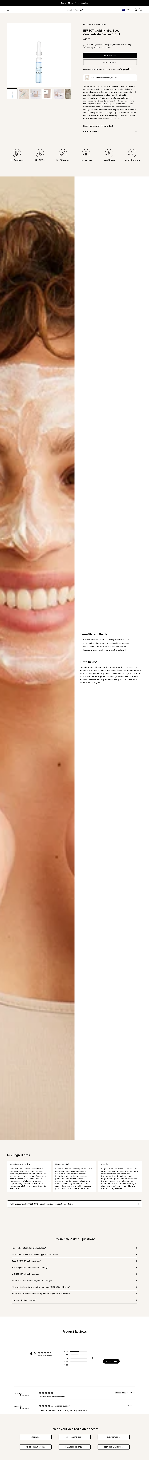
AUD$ (128, 10)
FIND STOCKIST (110, 62)
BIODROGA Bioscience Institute (95, 24)
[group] (74, 3)
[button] (135, 9)
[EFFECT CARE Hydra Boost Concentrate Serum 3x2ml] (12, 93)
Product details (91, 131)
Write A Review (111, 1361)
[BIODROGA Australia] (74, 10)
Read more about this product (98, 126)
